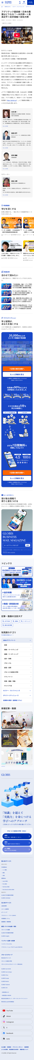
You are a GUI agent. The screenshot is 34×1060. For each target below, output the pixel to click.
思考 (5, 645)
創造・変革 (7, 668)
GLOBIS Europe (5, 978)
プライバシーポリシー (18, 1047)
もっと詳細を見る (17, 374)
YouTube (9, 1010)
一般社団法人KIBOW (6, 995)
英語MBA (3, 878)
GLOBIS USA (4, 987)
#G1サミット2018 (7, 23)
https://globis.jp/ (12, 100)
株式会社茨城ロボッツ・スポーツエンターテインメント (14, 998)
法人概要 (3, 1047)
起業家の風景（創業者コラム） (13, 700)
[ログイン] (24, 2)
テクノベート (8, 677)
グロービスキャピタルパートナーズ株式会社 (11, 964)
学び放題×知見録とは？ (6, 635)
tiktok (8, 1016)
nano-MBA (5, 881)
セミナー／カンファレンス (18, 6)
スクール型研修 (5, 909)
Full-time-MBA (6, 887)
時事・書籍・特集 (9, 681)
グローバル (7, 663)
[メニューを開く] (2, 2)
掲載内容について (24, 1049)
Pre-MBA (5, 884)
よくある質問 (4, 1049)
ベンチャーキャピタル (6, 944)
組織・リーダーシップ (11, 654)
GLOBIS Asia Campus (6, 972)
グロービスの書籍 (5, 929)
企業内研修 (4, 906)
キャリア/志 (8, 686)
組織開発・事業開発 (6, 921)
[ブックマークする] (21, 230)
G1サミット (28, 6)
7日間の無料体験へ (17, 369)
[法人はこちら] (30, 2)
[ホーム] (2, 6)
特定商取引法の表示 (13, 1049)
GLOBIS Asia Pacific (6, 969)
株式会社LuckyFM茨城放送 (7, 1001)
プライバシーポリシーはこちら (9, 552)
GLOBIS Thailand (5, 984)
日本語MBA (4, 867)
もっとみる (5, 126)
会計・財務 (7, 659)
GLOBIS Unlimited (5, 898)
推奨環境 (26, 1047)
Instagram (10, 1022)
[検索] (20, 2)
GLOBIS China (4, 975)
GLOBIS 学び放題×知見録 (7, 895)
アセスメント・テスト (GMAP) (8, 915)
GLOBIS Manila (5, 981)
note (8, 1039)
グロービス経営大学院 (11, 672)
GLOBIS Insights (5, 936)
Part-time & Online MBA (8, 889)
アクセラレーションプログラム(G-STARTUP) (11, 947)
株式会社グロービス (6, 958)
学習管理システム (5, 918)
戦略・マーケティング (11, 650)
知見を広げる (7, 6)
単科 (12, 843)
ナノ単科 (10, 849)
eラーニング (4, 912)
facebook (9, 1033)
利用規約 (9, 1047)
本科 (13, 836)
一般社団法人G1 (5, 992)
